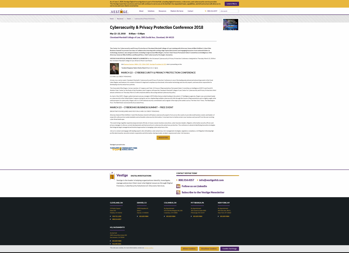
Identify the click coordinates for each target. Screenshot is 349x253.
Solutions (151, 11)
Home (112, 18)
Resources (162, 11)
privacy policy (148, 248)
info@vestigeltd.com (211, 180)
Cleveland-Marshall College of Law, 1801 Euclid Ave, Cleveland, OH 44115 (142, 37)
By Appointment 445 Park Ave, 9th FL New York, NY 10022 (224, 210)
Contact (190, 11)
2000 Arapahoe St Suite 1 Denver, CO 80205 (143, 210)
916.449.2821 (116, 244)
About (141, 11)
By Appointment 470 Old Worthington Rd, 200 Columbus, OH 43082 (173, 210)
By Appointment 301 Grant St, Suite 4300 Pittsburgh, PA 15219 (198, 210)
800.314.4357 (212, 11)
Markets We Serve (177, 11)
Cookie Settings (230, 249)
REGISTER (163, 138)
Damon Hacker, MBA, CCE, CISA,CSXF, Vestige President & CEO (145, 64)
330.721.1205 (116, 216)
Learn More (232, 4)
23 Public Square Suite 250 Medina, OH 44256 (116, 210)
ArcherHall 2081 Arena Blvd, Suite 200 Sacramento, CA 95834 (118, 235)
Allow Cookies (189, 249)
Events (129, 18)
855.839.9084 (143, 216)
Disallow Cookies (209, 249)
